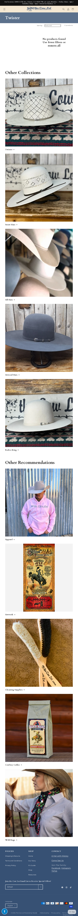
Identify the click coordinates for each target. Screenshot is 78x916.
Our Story (32, 861)
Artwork (9, 614)
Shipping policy (68, 915)
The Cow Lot (20, 913)
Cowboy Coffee (12, 765)
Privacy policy (55, 913)
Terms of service (67, 913)
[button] (4, 9)
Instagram (66, 868)
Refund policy (44, 913)
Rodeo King (11, 450)
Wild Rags (10, 840)
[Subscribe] (40, 887)
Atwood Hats (11, 375)
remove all (54, 45)
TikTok (54, 871)
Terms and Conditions (13, 861)
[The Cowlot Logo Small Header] (39, 9)
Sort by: (40, 25)
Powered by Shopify (31, 913)
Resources (32, 875)
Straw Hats (10, 224)
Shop (30, 870)
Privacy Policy (10, 865)
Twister (8, 149)
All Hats (9, 300)
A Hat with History (60, 856)
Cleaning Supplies (14, 690)
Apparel (9, 539)
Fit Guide (31, 865)
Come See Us (58, 861)
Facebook (56, 868)
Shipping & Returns (12, 856)
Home (30, 856)
